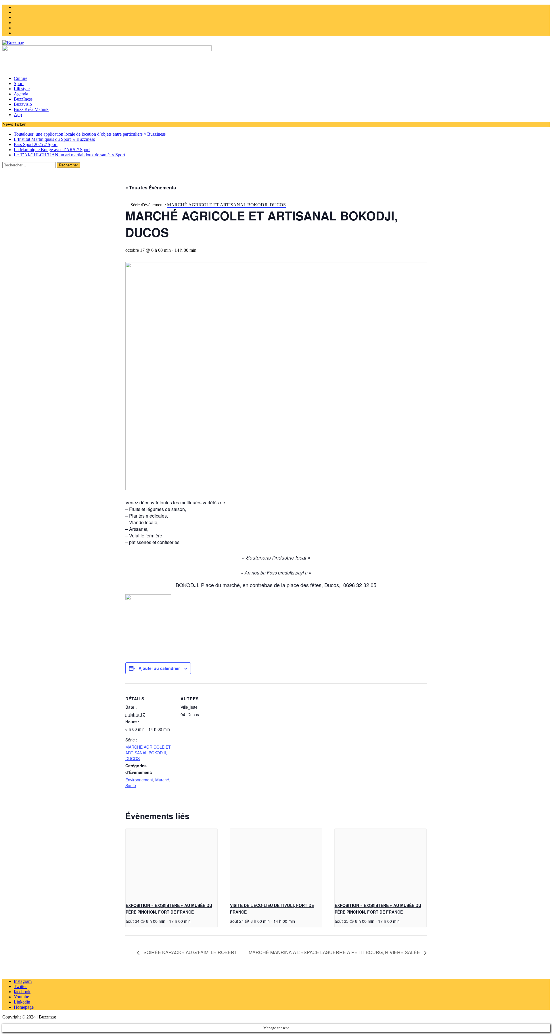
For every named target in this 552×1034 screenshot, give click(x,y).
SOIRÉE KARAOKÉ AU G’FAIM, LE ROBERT (189, 952)
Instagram (23, 981)
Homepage (24, 1007)
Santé (130, 785)
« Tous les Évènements (150, 187)
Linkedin (22, 1002)
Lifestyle (22, 88)
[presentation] (171, 863)
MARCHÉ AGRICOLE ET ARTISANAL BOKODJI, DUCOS (148, 752)
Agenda (21, 93)
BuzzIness (23, 99)
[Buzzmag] (276, 42)
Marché (162, 780)
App (18, 114)
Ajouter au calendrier (159, 668)
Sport (19, 83)
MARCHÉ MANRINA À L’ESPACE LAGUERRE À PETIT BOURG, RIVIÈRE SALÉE (335, 952)
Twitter (20, 986)
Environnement (139, 780)
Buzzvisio (23, 104)
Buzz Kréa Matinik (31, 109)
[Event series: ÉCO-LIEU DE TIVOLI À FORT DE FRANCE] (297, 921)
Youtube (21, 996)
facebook (22, 991)
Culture (20, 78)
